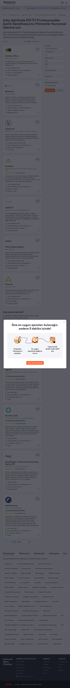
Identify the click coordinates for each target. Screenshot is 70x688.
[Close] (64, 322)
